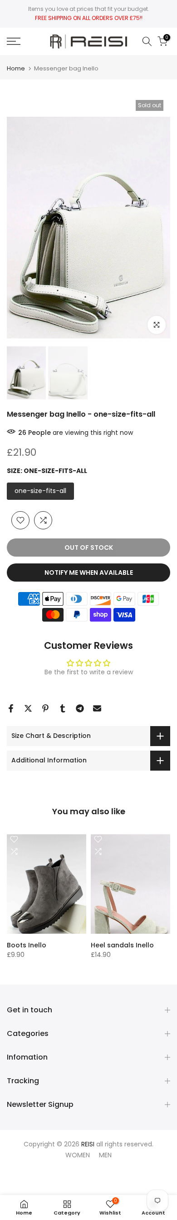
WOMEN (77, 1155)
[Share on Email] (97, 708)
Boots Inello (26, 944)
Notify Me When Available (88, 572)
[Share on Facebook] (11, 708)
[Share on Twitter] (28, 708)
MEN (105, 1155)
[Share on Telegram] (80, 708)
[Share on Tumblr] (63, 708)
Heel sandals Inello (122, 944)
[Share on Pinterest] (45, 708)
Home (16, 68)
